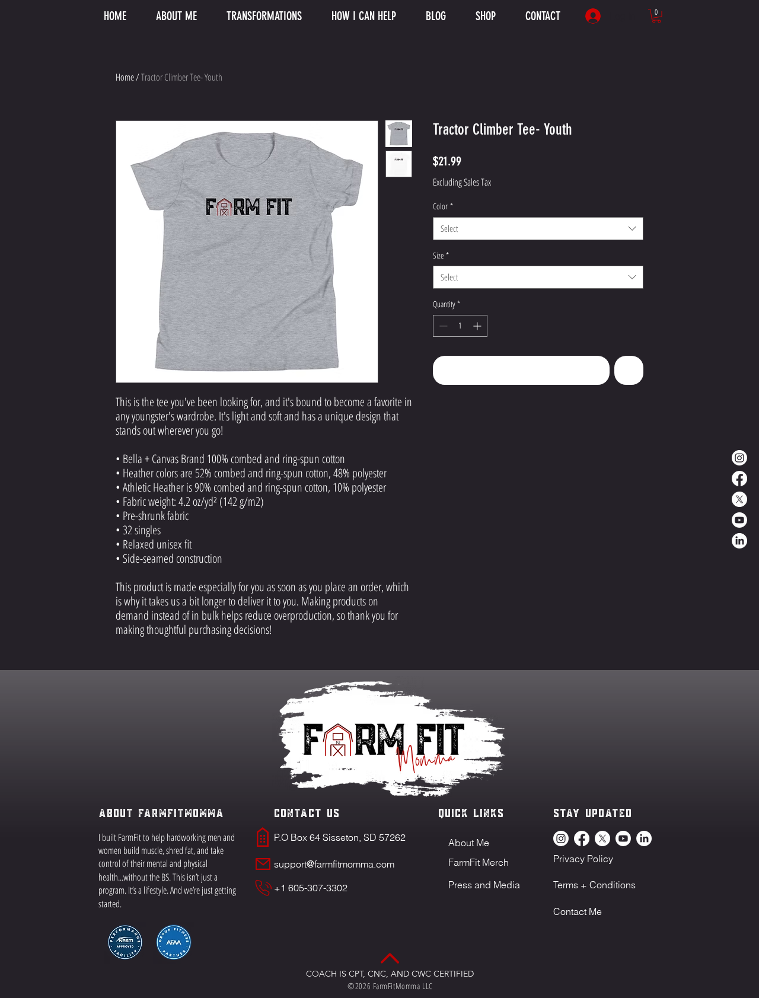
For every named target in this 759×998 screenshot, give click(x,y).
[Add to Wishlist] (628, 370)
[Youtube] (739, 520)
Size (441, 255)
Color (443, 206)
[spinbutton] (460, 325)
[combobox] (538, 228)
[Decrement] (442, 325)
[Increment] (478, 325)
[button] (364, 16)
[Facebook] (739, 478)
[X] (739, 499)
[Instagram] (739, 457)
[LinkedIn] (739, 541)
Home (125, 77)
